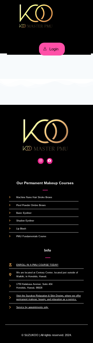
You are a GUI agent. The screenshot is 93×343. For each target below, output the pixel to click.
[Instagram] (41, 161)
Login (53, 49)
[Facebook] (50, 161)
